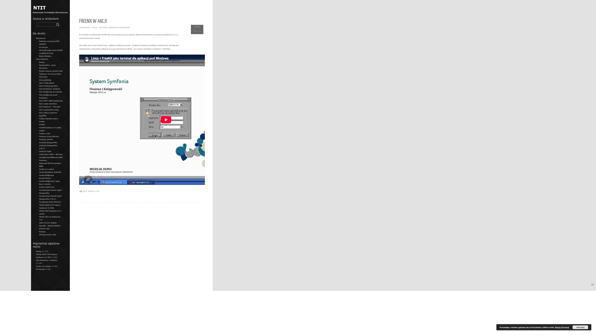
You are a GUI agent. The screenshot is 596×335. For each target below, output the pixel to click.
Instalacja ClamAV (46, 140)
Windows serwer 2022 (47, 235)
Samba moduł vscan (46, 187)
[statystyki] (592, 284)
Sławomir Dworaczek (119, 28)
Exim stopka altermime (48, 104)
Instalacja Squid (45, 151)
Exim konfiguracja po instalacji (50, 92)
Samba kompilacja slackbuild (50, 172)
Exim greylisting (45, 80)
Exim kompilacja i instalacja (49, 89)
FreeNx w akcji (44, 134)
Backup (42, 62)
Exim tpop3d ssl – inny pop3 (49, 107)
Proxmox (42, 232)
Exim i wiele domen (46, 83)
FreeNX (42, 125)
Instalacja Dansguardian (48, 143)
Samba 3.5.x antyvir (46, 169)
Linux (94, 28)
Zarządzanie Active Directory (50, 202)
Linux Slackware (42, 59)
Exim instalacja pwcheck (48, 86)
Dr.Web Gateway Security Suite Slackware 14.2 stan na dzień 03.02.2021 (51, 74)
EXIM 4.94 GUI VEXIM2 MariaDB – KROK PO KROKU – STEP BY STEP (50, 226)
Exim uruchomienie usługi (49, 110)
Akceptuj (580, 327)
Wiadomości (40, 38)
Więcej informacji (562, 327)
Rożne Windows (45, 56)
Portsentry (43, 160)
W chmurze (43, 47)
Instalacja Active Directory (49, 137)
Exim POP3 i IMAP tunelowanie (51, 101)
